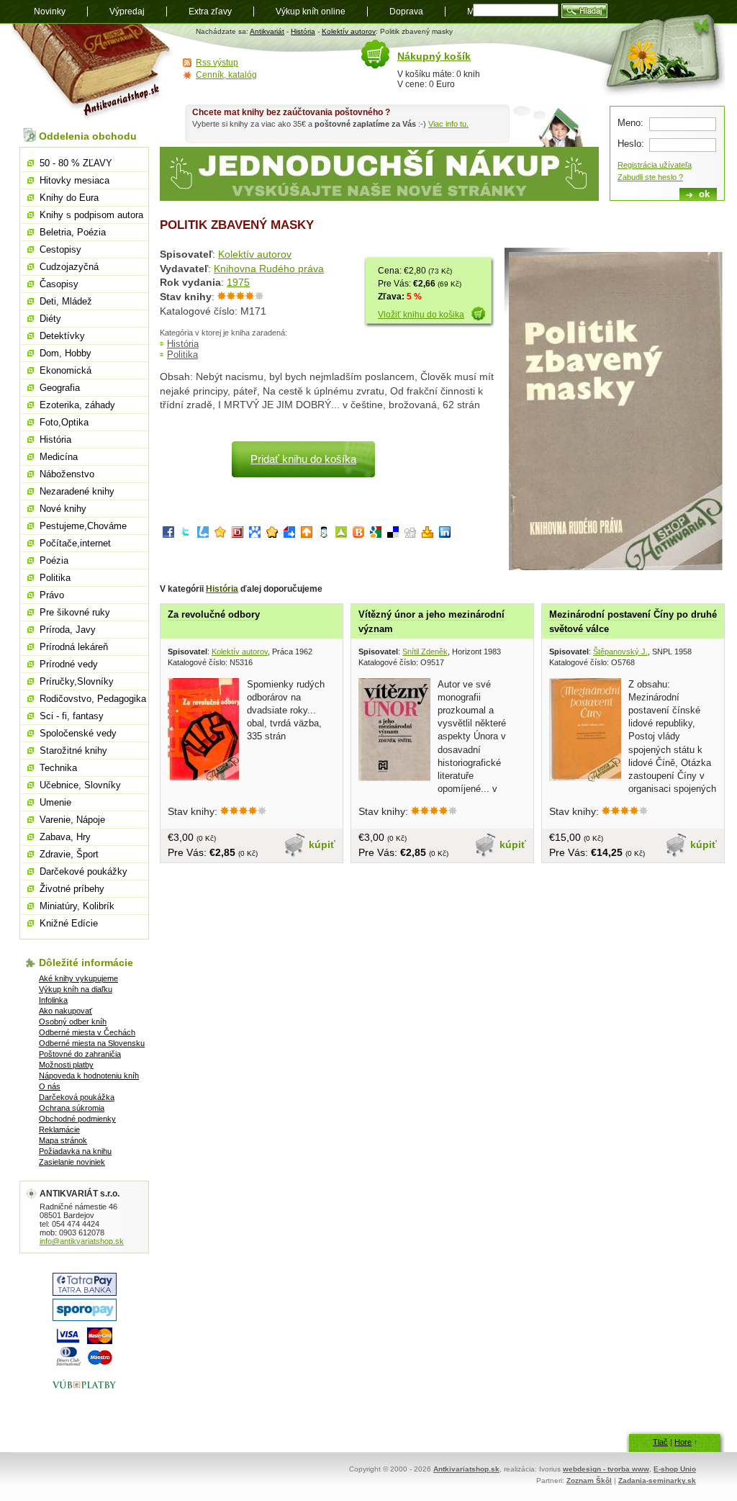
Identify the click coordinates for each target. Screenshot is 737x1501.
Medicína (59, 456)
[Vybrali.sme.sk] (289, 534)
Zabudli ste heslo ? (650, 177)
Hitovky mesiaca (74, 180)
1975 (238, 282)
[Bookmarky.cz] (237, 534)
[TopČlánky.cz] (341, 534)
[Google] (375, 534)
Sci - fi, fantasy (72, 716)
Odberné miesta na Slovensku (92, 1043)
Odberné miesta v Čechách (87, 1032)
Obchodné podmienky (77, 1118)
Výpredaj (127, 11)
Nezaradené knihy (77, 491)
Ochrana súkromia (71, 1108)
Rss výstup (217, 63)
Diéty (50, 318)
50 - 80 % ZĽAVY (76, 163)
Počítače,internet (75, 543)
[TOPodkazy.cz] (255, 534)
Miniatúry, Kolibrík (77, 906)
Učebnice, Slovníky (80, 785)
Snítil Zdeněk (425, 651)
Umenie (55, 802)
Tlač (660, 1442)
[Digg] (410, 534)
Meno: (630, 122)
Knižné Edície (69, 923)
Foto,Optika (64, 422)
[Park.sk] (306, 534)
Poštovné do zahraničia (80, 1054)
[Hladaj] (584, 11)
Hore (683, 1442)
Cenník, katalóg (226, 75)
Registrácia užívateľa (655, 165)
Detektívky (62, 335)
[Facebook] (168, 534)
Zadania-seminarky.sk (657, 1480)
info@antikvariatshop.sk (82, 1241)
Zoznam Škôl (589, 1480)
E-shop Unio (675, 1469)
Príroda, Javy (68, 629)
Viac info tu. (448, 124)
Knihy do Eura (69, 197)
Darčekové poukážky (83, 871)
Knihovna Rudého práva (269, 268)
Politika (182, 354)
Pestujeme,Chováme (83, 525)
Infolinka (53, 1000)
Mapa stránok (63, 1140)
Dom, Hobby (65, 353)
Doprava (406, 11)
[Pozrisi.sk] (324, 534)
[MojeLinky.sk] (272, 534)
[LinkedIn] (445, 534)
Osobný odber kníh (73, 1021)
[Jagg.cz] (220, 534)
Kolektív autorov (349, 31)
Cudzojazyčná (69, 266)
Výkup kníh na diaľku (75, 989)
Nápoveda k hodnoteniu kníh (89, 1075)
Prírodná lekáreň (74, 646)
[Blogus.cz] (358, 534)
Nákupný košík (434, 56)
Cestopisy (60, 249)
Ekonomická (65, 370)
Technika (58, 767)
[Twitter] (185, 534)
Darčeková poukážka (76, 1097)
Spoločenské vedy (78, 733)
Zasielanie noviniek (72, 1162)
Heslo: (631, 143)
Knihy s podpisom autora (91, 214)
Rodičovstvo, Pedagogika (93, 698)
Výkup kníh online (310, 11)
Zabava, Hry (65, 836)
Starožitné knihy (73, 750)
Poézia (54, 560)
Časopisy (59, 284)
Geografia (60, 387)
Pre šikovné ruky (75, 612)
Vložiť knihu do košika (421, 315)
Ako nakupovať (65, 1010)
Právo (52, 595)
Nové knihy (63, 508)
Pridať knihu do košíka (303, 459)
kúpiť (322, 844)
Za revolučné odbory (214, 614)
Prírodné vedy (69, 664)
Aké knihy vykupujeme (78, 978)
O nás (49, 1086)
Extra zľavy (210, 11)
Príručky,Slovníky (77, 681)
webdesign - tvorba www (606, 1469)
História (303, 31)
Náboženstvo (67, 474)
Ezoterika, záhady (77, 405)
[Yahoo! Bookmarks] (427, 534)
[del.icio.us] (393, 534)
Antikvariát (267, 31)
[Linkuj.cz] (203, 534)
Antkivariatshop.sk (466, 1469)
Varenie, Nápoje (72, 819)
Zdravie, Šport (69, 854)
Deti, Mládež (66, 301)
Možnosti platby (66, 1064)
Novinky (49, 11)
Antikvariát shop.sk (93, 72)
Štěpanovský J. (620, 651)
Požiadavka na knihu (75, 1151)
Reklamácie (59, 1129)
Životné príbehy (72, 888)
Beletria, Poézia (73, 232)
